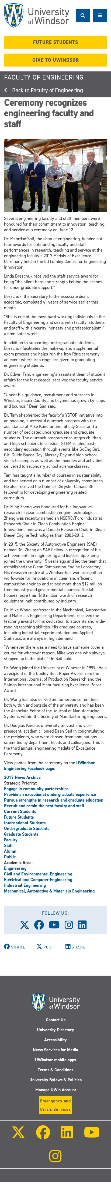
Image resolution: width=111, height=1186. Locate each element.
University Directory (55, 1030)
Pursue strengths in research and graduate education (53, 800)
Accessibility (55, 1040)
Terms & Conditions (55, 1070)
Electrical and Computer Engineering (38, 879)
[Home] (36, 15)
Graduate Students (21, 834)
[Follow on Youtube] (91, 1136)
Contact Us (55, 1020)
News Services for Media (55, 1050)
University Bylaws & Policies (55, 1080)
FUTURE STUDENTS (55, 42)
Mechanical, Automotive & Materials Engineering (49, 891)
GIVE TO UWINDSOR (55, 60)
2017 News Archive (22, 777)
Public (10, 857)
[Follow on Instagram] (55, 1160)
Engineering (15, 868)
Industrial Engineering (25, 885)
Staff (8, 845)
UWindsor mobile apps (55, 1060)
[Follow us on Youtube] (57, 927)
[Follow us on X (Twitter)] (27, 927)
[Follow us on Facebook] (41, 927)
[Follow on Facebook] (43, 1136)
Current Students (20, 811)
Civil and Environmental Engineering (38, 874)
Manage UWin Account (55, 1090)
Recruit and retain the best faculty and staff (44, 806)
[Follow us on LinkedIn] (85, 927)
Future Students (19, 817)
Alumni (11, 851)
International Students (25, 823)
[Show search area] (83, 15)
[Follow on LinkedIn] (67, 1136)
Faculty (11, 840)
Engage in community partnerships (36, 789)
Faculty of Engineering (44, 77)
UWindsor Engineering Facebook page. (49, 765)
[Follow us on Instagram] (71, 927)
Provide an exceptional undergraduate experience (50, 794)
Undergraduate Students (27, 828)
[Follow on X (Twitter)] (18, 1136)
